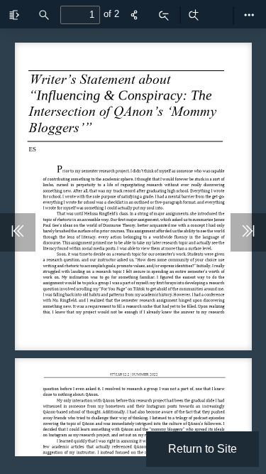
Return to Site (202, 449)
